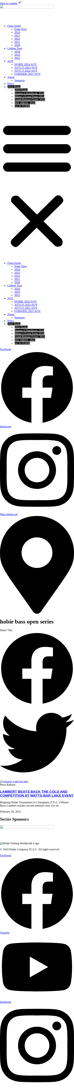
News (10, 83)
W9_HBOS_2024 (25, 102)
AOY (10, 61)
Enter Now (20, 29)
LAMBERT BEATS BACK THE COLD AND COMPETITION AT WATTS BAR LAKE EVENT (37, 793)
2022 (17, 38)
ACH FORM (22, 106)
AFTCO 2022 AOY (26, 70)
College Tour (14, 48)
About (10, 77)
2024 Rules (14, 86)
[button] (37, 185)
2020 (17, 45)
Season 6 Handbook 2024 (29, 93)
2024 (17, 32)
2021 (17, 41)
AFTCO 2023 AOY (26, 67)
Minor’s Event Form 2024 (29, 96)
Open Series (14, 25)
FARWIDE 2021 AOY (27, 73)
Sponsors (19, 80)
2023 (17, 35)
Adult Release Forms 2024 (30, 99)
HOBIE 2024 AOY (25, 64)
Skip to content (9, 3)
